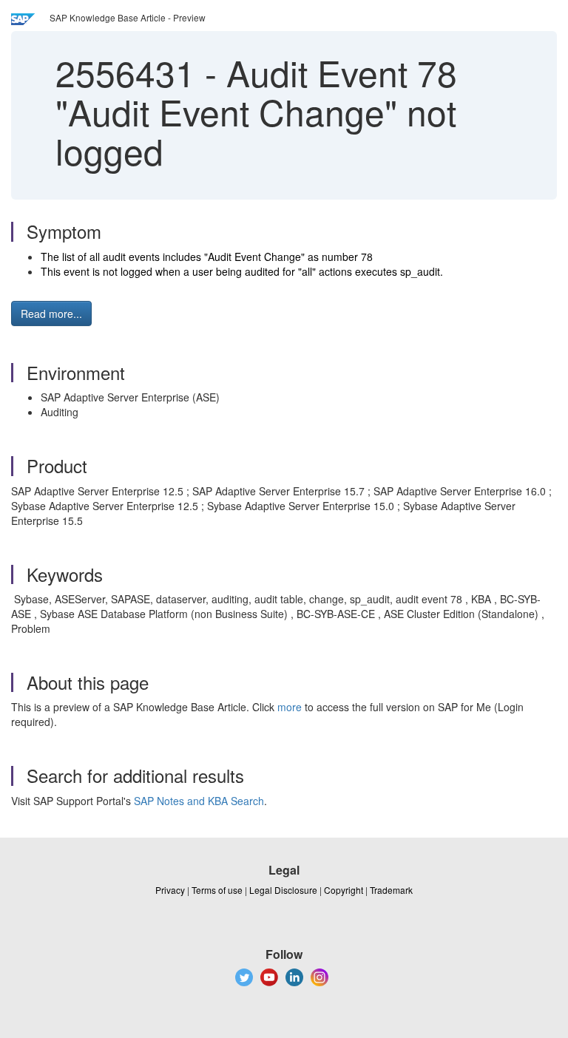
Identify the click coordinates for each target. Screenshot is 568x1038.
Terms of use (217, 889)
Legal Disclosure (283, 889)
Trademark (391, 889)
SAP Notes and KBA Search (199, 800)
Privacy (170, 889)
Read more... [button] (51, 313)
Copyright (343, 889)
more (289, 706)
